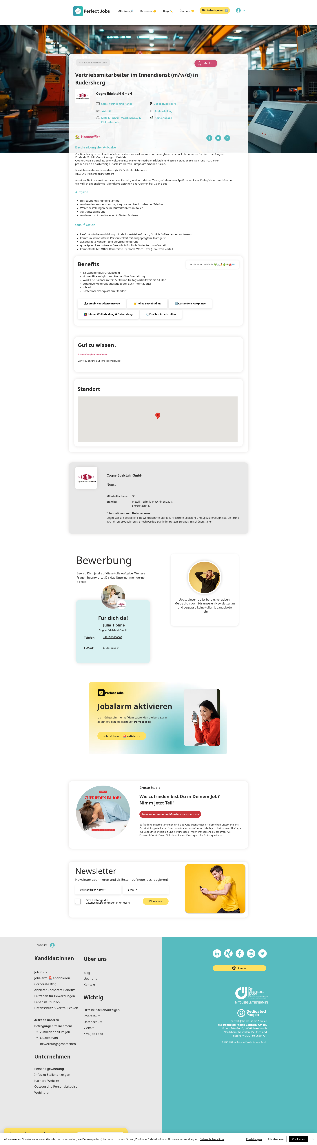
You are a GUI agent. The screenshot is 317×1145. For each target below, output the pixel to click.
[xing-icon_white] (228, 953)
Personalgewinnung (49, 1069)
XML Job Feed (93, 1034)
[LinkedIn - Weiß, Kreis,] (217, 953)
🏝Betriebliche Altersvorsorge (102, 303)
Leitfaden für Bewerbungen (54, 996)
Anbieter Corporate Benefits (54, 990)
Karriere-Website (46, 1080)
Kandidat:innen (54, 958)
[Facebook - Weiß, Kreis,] (240, 953)
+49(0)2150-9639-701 (254, 1035)
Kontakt (89, 984)
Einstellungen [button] (254, 1139)
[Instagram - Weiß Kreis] (251, 953)
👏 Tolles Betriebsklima (147, 303)
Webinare (41, 1092)
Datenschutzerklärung (212, 1139)
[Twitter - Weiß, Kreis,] (262, 953)
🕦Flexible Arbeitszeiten (161, 314)
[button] (126, 11)
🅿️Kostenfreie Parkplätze (190, 303)
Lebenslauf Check (47, 1002)
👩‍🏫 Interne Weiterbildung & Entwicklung (108, 314)
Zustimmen (298, 1139)
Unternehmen (52, 1056)
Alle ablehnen (276, 1139)
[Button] (209, 138)
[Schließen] (312, 1139)
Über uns (95, 958)
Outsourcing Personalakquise (55, 1086)
